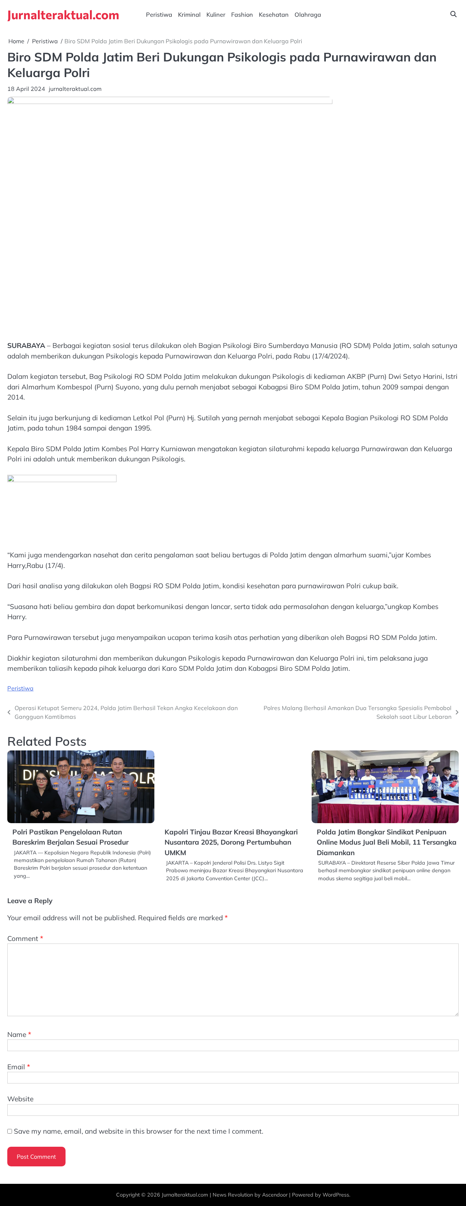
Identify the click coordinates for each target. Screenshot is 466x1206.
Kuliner (215, 14)
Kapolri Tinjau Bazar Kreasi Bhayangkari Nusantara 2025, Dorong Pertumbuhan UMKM (231, 842)
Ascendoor (275, 1194)
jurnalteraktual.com (75, 88)
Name (19, 1034)
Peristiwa (159, 14)
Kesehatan (274, 14)
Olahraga (308, 14)
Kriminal (189, 14)
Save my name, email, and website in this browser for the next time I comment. (138, 1131)
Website (20, 1098)
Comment (25, 938)
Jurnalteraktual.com (63, 14)
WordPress (336, 1194)
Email (18, 1066)
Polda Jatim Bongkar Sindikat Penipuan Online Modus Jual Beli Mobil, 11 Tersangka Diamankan (387, 842)
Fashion (242, 14)
